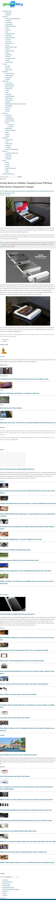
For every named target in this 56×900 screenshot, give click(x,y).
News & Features (4, 375)
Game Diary (5, 137)
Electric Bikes (8, 94)
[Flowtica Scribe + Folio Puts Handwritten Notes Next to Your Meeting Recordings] (4, 657)
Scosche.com (16, 331)
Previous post (6, 339)
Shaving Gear (8, 156)
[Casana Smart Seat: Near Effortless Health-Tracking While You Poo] (4, 827)
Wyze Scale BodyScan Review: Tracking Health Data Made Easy (17, 469)
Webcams (7, 136)
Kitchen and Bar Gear (10, 37)
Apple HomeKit (8, 24)
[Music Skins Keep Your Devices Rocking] (4, 402)
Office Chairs (8, 41)
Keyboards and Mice (9, 120)
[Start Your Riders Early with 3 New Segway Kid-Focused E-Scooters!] (12, 751)
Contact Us (5, 895)
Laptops (7, 122)
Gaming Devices (9, 143)
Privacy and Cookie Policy (8, 887)
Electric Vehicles (9, 100)
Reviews (2, 390)
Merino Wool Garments (10, 168)
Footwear (7, 166)
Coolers (7, 90)
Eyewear (7, 164)
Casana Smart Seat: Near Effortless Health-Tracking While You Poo (18, 831)
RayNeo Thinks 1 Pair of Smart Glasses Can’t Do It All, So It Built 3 (18, 694)
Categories (2, 877)
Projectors (7, 45)
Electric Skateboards (9, 96)
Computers (5, 113)
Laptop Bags (11, 124)
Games (6, 141)
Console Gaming (9, 139)
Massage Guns (8, 77)
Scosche (4, 193)
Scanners (7, 134)
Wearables (7, 79)
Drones (7, 92)
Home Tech (5, 16)
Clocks (6, 28)
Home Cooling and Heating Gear (12, 18)
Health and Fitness (9, 75)
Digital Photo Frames (10, 33)
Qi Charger (44, 191)
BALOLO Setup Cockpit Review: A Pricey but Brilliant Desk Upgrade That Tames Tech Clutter (25, 571)
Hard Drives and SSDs (10, 130)
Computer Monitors (9, 119)
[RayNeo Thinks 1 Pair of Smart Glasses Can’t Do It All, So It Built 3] (4, 691)
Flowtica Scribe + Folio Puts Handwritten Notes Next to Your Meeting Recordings (22, 661)
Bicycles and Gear (9, 86)
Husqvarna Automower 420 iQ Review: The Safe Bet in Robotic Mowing (19, 560)
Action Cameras (8, 83)
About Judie (5, 880)
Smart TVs (7, 48)
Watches (7, 172)
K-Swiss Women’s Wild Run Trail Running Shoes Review (15, 550)
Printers (7, 132)
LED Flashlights (9, 105)
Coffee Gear (8, 30)
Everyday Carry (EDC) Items (11, 153)
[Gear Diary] (28, 4)
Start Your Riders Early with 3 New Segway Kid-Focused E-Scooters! (18, 755)
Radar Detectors (8, 69)
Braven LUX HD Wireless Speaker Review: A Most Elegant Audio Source (19, 393)
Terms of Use (6, 891)
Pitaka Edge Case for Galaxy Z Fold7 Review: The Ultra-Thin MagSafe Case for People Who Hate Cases (28, 422)
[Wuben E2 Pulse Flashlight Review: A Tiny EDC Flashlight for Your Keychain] (4, 536)
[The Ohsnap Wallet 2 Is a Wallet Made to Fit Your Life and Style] (12, 610)
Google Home (8, 35)
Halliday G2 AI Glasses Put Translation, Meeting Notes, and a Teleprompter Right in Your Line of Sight (28, 841)
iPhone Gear (8, 14)
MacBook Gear (8, 128)
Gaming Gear (8, 145)
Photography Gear (9, 43)
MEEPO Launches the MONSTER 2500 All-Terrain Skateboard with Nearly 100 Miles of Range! (26, 820)
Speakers (7, 52)
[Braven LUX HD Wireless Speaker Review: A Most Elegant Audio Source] (6, 388)
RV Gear (7, 111)
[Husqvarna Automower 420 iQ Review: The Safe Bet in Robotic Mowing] (4, 557)
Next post (5, 341)
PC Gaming (8, 147)
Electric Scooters (9, 98)
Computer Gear (8, 117)
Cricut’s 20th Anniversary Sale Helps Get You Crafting (15, 717)
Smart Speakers (8, 54)
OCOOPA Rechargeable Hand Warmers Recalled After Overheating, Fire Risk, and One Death (25, 810)
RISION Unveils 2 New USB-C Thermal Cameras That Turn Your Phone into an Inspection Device (26, 799)
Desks (6, 31)
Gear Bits (2, 735)
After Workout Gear (9, 73)
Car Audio (7, 66)
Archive (4, 893)
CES (31, 191)
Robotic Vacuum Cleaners (11, 47)
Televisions (7, 56)
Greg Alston (7, 194)
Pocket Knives (8, 154)
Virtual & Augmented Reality (11, 149)
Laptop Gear (11, 126)
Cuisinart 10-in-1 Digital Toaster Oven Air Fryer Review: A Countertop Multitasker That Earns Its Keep (28, 503)
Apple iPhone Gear (14, 191)
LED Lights (8, 39)
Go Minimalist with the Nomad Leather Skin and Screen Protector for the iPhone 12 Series (24, 379)
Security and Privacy (9, 50)
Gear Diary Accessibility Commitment (11, 889)
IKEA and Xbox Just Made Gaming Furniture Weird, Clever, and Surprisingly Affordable (24, 650)
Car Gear (5, 64)
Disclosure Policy (6, 885)
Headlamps (7, 101)
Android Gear (8, 13)
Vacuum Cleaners (9, 62)
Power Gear (8, 107)
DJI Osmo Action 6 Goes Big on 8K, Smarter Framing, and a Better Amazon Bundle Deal (24, 684)
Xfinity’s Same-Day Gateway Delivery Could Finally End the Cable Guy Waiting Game (23, 852)
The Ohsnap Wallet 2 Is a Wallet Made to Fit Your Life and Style (17, 614)
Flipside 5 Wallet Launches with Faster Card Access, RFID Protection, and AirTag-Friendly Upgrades (27, 862)
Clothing (7, 162)
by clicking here (14, 439)
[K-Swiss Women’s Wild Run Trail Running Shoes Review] (4, 546)
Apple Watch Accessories (24, 191)
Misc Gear (5, 151)
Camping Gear (8, 88)
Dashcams (7, 67)
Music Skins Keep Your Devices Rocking (11, 408)
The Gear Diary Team (7, 881)
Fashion (4, 160)
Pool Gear (7, 109)
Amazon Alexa (8, 22)
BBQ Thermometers (9, 84)
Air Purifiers (8, 20)
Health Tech (5, 71)
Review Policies (6, 883)
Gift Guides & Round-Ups (8, 173)
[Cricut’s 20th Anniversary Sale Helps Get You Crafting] (4, 714)
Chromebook (8, 115)
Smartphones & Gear (7, 11)
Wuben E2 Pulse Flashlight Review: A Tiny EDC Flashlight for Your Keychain (21, 539)
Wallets (7, 170)
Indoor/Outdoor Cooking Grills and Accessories (15, 103)
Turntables (7, 60)
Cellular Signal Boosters (10, 26)
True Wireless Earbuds (10, 58)
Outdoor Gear (6, 81)
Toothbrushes (8, 158)
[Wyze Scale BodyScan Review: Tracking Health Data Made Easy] (12, 465)
